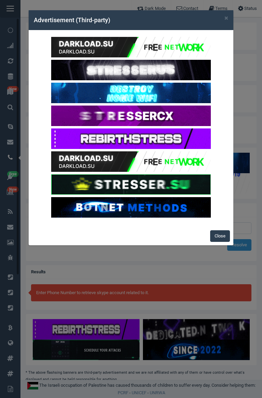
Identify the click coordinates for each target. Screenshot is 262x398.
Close (220, 235)
